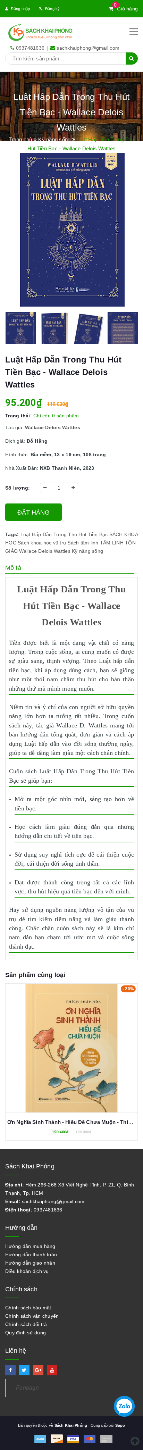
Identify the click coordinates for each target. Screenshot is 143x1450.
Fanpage (27, 1388)
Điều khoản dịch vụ (27, 1271)
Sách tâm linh (82, 542)
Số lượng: (17, 488)
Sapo (120, 1425)
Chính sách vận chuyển (32, 1316)
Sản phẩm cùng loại (35, 975)
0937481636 (30, 48)
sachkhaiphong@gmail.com (88, 48)
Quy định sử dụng (25, 1332)
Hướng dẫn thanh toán (31, 1254)
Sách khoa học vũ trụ (42, 542)
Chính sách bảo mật (28, 1307)
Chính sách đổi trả (26, 1324)
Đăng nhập (20, 9)
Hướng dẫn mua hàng (30, 1246)
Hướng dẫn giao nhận (30, 1263)
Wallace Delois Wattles (44, 551)
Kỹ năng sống (87, 551)
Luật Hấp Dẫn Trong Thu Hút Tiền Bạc (64, 534)
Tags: (12, 534)
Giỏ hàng (126, 8)
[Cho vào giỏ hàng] (71, 1043)
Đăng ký (52, 9)
